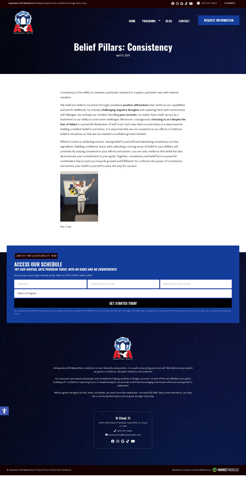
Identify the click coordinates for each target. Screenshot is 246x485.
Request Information (218, 20)
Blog (169, 21)
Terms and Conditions (60, 470)
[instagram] (177, 4)
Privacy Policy (42, 470)
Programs (149, 21)
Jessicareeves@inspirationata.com (125, 435)
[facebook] (172, 4)
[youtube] (191, 4)
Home (132, 21)
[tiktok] (186, 4)
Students (229, 3)
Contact (184, 21)
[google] (181, 4)
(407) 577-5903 (209, 3)
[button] (4, 411)
